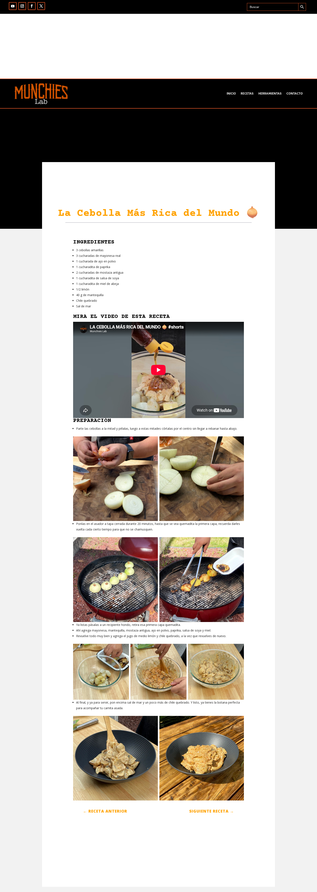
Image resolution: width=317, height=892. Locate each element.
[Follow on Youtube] (13, 6)
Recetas (247, 93)
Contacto (294, 93)
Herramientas (270, 93)
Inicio (231, 93)
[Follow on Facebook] (32, 6)
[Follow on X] (41, 6)
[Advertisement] (158, 46)
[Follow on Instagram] (22, 6)
